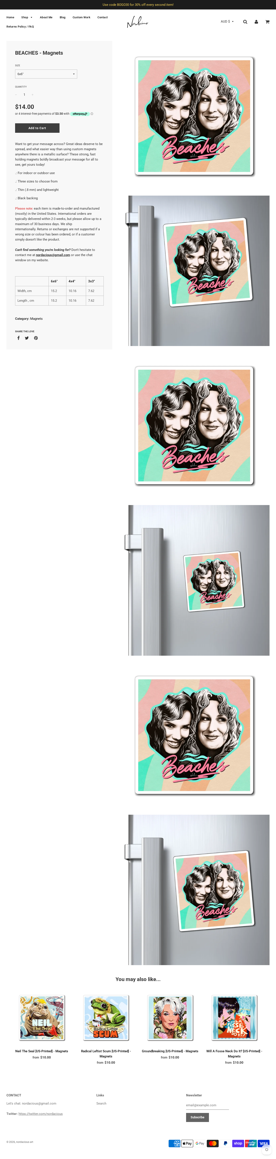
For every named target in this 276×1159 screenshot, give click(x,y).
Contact (102, 17)
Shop (25, 17)
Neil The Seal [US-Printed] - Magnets (41, 1051)
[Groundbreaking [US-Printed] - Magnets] (170, 1018)
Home (10, 17)
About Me (46, 17)
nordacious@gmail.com (53, 255)
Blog (63, 17)
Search (101, 1103)
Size (17, 65)
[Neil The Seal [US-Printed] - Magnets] (42, 1018)
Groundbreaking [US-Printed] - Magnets (170, 1051)
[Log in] (256, 21)
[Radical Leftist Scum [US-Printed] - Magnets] (106, 1018)
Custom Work (82, 17)
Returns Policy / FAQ (20, 26)
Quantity (21, 86)
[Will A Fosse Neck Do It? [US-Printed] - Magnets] (234, 1018)
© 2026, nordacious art (19, 1142)
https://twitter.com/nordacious (41, 1114)
